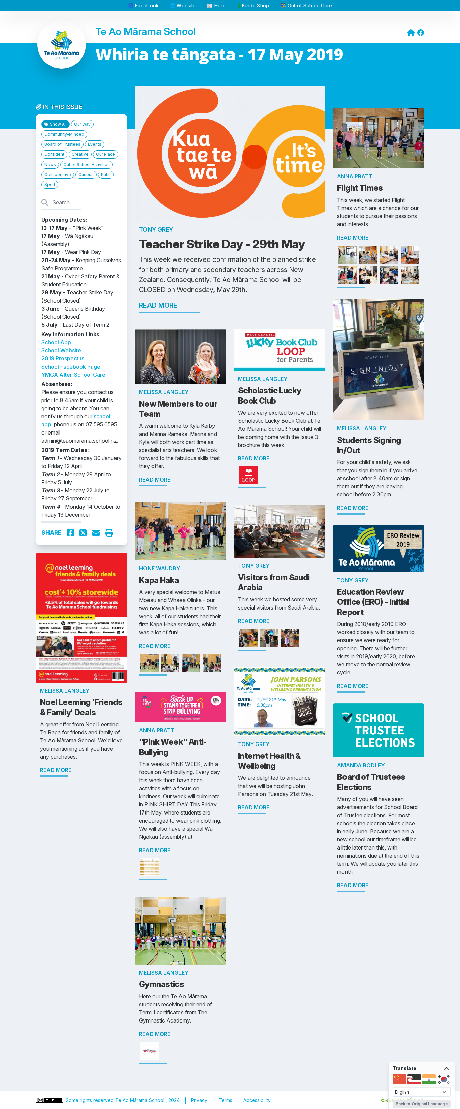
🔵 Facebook (143, 5)
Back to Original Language (422, 1103)
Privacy (199, 1100)
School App (56, 342)
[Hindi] (429, 1079)
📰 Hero (216, 5)
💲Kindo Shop (252, 5)
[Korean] (444, 1079)
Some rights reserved (90, 1100)
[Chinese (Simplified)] (399, 1079)
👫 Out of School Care (306, 5)
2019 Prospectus (62, 358)
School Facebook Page (70, 366)
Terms (225, 1100)
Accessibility (257, 1100)
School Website (61, 350)
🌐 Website (183, 5)
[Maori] (414, 1079)
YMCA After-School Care (73, 374)
